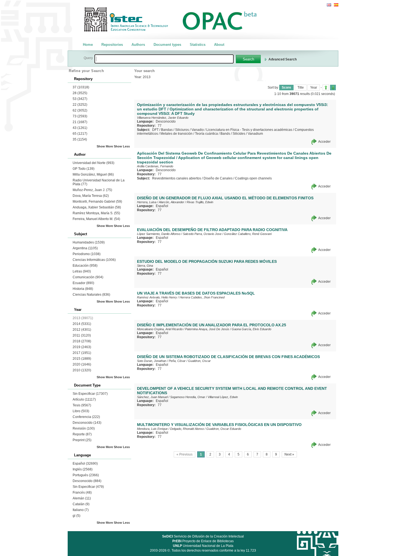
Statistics (197, 45)
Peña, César (177, 360)
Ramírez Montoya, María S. (96, 213)
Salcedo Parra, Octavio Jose (202, 233)
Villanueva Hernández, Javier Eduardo (162, 117)
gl (76, 516)
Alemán (82, 498)
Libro (81, 411)
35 (80, 139)
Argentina (85, 248)
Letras (82, 271)
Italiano (81, 510)
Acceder (324, 142)
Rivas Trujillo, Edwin (200, 202)
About (219, 45)
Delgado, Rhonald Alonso (187, 428)
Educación (85, 266)
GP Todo (83, 169)
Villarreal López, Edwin (223, 397)
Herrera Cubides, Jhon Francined (202, 297)
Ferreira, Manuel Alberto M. (96, 219)
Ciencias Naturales (91, 294)
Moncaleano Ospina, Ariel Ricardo (160, 329)
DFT (155, 130)
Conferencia (86, 417)
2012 (82, 330)
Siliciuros (182, 130)
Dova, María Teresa (91, 196)
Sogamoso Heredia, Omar (187, 397)
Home (88, 45)
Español (85, 463)
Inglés (83, 469)
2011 (82, 335)
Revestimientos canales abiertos (176, 178)
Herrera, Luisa (146, 202)
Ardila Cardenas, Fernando (155, 166)
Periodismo (87, 254)
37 (81, 87)
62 (80, 110)
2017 (82, 353)
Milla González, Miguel (93, 174)
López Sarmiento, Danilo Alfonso (158, 233)
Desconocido (87, 423)
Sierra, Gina (145, 265)
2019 (82, 347)
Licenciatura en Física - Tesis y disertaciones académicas (249, 130)
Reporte (82, 434)
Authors (138, 45)
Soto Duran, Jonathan (151, 360)
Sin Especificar (90, 394)
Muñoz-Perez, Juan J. (92, 190)
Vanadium (255, 134)
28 (80, 93)
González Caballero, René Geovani (247, 233)
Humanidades (89, 242)
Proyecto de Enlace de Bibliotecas (203, 541)
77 (160, 126)
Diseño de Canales (218, 178)
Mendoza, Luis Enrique (152, 428)
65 (80, 134)
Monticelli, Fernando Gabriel (97, 201)
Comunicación (88, 277)
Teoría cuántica (206, 134)
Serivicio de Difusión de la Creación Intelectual (203, 536)
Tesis (82, 405)
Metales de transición (176, 134)
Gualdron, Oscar (199, 360)
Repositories (112, 45)
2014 (82, 324)
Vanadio (197, 130)
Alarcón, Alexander (171, 202)
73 (80, 116)
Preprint (82, 440)
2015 (82, 359)
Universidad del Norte (93, 163)
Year (313, 87)
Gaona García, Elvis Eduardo (251, 329)
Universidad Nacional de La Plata (203, 546)
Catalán (81, 504)
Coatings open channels (253, 178)
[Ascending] (326, 87)
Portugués (86, 475)
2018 (82, 341)
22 (80, 105)
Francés (82, 492)
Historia (83, 289)
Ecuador (83, 283)
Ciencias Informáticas (94, 260)
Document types (167, 45)
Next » (289, 454)
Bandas (167, 130)
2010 (82, 370)
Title (300, 87)
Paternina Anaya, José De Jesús (207, 329)
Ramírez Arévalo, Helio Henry (157, 297)
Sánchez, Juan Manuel (152, 397)
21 (80, 122)
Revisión (84, 428)
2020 (82, 364)
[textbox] (164, 58)
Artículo (84, 399)
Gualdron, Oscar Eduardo (223, 428)
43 (80, 128)
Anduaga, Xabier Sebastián (97, 207)
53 (80, 99)
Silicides (239, 134)
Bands (225, 134)
